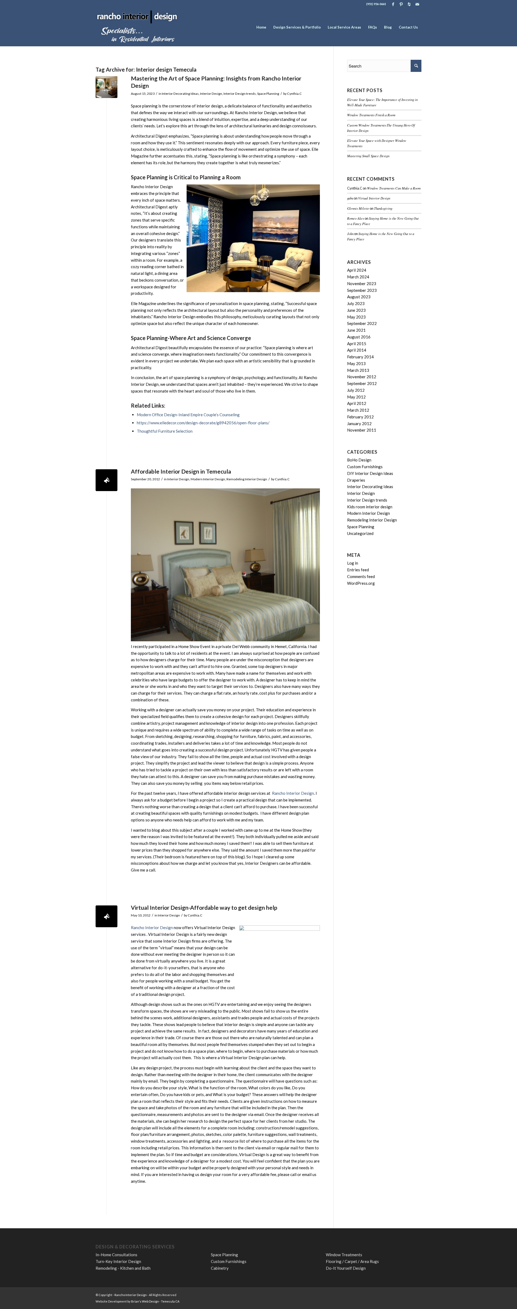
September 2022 (362, 323)
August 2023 (359, 296)
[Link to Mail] (417, 4)
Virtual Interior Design (374, 198)
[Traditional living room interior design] (106, 87)
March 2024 (358, 276)
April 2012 (356, 403)
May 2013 (356, 363)
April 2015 (356, 343)
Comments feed (361, 576)
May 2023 (356, 316)
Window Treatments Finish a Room (371, 115)
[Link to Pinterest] (401, 4)
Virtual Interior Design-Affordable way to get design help (204, 907)
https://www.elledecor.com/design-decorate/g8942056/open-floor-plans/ (203, 422)
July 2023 (356, 303)
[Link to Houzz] (409, 4)
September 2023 (362, 290)
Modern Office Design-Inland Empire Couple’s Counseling (188, 414)
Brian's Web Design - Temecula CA (155, 1301)
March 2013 (358, 370)
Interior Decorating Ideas (180, 94)
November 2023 (361, 283)
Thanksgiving (383, 208)
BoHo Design (359, 459)
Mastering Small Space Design (368, 155)
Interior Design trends (239, 94)
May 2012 (356, 396)
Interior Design (211, 94)
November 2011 (361, 430)
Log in (352, 563)
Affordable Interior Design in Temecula (181, 471)
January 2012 (359, 423)
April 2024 (356, 270)
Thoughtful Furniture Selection (165, 431)
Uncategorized (360, 533)
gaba (350, 198)
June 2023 (356, 310)
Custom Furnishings (365, 466)
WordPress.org (361, 583)
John (350, 233)
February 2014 (360, 356)
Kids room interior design (369, 506)
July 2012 (356, 390)
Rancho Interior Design (293, 793)
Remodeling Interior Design (246, 479)
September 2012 (362, 383)
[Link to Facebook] (393, 4)
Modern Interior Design (208, 479)
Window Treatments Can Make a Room (394, 188)
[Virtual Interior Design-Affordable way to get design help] (106, 916)
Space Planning (268, 94)
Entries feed (358, 569)
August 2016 (359, 336)
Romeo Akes (355, 218)
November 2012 (361, 376)
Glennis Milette (358, 208)
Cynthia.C (294, 94)
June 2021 (356, 330)
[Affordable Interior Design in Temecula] (106, 480)
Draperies (356, 480)
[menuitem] (261, 27)
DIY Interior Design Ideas (370, 473)
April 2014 (356, 350)
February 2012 (360, 416)
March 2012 (358, 410)
